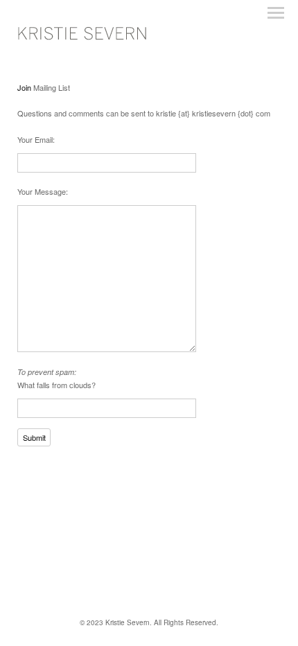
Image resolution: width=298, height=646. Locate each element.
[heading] (84, 39)
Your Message (41, 191)
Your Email (35, 139)
